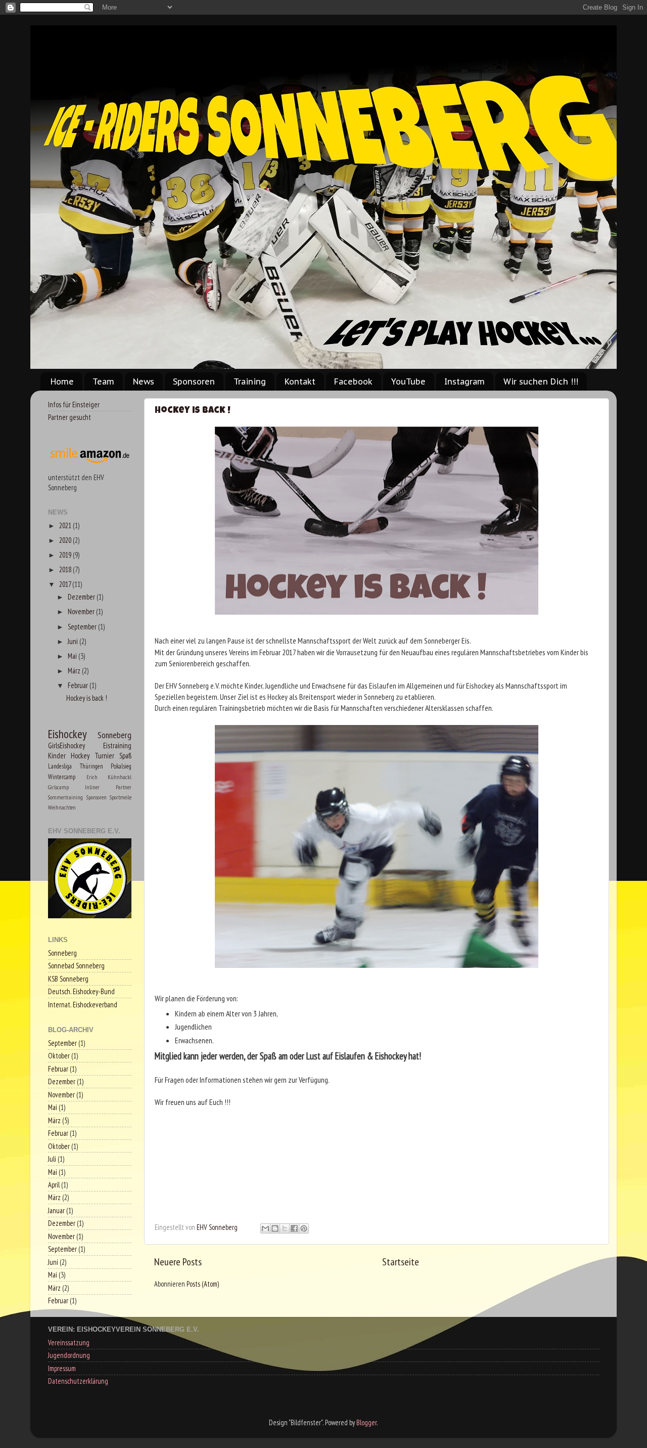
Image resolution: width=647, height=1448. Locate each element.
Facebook (353, 381)
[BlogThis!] (275, 1228)
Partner (123, 787)
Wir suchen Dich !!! (540, 381)
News (143, 381)
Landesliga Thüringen (75, 766)
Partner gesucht (69, 417)
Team (103, 381)
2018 (66, 569)
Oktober (59, 1055)
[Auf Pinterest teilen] (304, 1228)
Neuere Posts (178, 1261)
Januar (56, 1210)
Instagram (464, 381)
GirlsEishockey (66, 745)
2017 (65, 584)
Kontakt (300, 381)
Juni (73, 641)
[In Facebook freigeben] (294, 1228)
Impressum (62, 1368)
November (82, 611)
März (75, 670)
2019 (66, 555)
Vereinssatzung (68, 1342)
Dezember (82, 597)
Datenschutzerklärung (78, 1381)
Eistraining (117, 745)
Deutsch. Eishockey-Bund (81, 991)
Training (250, 381)
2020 (66, 540)
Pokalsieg (121, 766)
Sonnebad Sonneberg (76, 965)
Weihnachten (62, 807)
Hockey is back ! (192, 410)
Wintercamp (61, 777)
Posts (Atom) (203, 1284)
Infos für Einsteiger (74, 404)
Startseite (400, 1261)
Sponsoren (194, 381)
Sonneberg (114, 735)
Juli (52, 1159)
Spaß (125, 755)
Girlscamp (58, 787)
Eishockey (67, 734)
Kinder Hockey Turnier (81, 755)
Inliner (92, 787)
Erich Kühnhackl (109, 777)
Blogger (366, 1422)
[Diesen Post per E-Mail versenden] (265, 1228)
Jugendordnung (69, 1355)
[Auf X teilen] (285, 1228)
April (54, 1184)
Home (62, 381)
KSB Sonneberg (68, 979)
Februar (78, 685)
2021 (66, 525)
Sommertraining (65, 797)
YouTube (408, 381)
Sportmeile (120, 797)
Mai (73, 656)
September (83, 626)
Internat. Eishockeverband (82, 1004)
